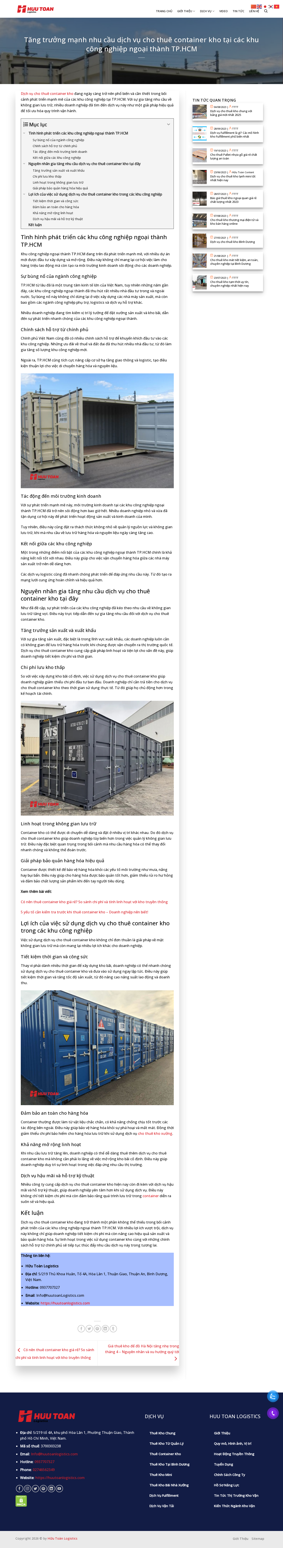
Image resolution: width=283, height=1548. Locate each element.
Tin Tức (238, 11)
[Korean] (271, 6)
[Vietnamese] (277, 6)
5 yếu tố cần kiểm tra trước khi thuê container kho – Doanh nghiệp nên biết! (84, 912)
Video (223, 11)
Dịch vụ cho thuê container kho (47, 93)
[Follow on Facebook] (19, 1488)
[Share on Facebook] (81, 1328)
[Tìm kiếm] (266, 11)
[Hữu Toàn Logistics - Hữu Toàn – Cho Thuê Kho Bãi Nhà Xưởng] (35, 9)
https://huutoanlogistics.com (65, 1303)
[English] (259, 6)
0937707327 (44, 1461)
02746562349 (44, 1469)
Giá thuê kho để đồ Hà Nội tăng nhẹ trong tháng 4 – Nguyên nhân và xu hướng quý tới (142, 1349)
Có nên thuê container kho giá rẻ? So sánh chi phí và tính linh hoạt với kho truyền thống (94, 901)
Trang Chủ (164, 11)
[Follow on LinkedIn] (51, 1488)
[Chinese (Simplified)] (254, 6)
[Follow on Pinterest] (43, 1488)
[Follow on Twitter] (35, 1488)
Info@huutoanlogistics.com (54, 1454)
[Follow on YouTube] (59, 1488)
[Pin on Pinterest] (97, 1328)
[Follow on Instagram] (27, 1488)
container (151, 1195)
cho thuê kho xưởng (155, 1133)
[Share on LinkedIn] (105, 1328)
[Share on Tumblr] (113, 1328)
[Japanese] (265, 6)
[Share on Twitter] (89, 1328)
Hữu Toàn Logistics (62, 1538)
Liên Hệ (254, 11)
